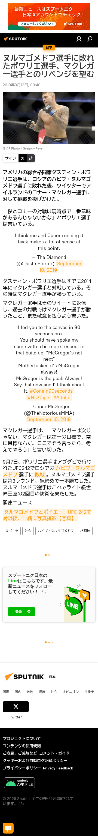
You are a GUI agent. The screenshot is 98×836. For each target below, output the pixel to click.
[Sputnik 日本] (16, 40)
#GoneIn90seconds (51, 391)
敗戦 (40, 474)
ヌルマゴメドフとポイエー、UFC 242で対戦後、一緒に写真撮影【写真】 (47, 515)
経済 (42, 691)
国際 (6, 691)
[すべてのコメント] (8, 828)
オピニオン (71, 691)
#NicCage (38, 397)
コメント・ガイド (54, 753)
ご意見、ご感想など (20, 753)
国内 (18, 691)
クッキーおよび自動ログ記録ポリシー (35, 760)
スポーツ (11, 531)
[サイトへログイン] (79, 38)
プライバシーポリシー (22, 768)
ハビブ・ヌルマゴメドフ (56, 531)
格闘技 (85, 531)
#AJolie (62, 397)
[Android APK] (19, 783)
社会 (28, 531)
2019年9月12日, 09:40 (22, 84)
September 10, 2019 (49, 419)
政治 (30, 691)
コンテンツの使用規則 (22, 746)
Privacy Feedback (58, 768)
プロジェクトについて (22, 738)
